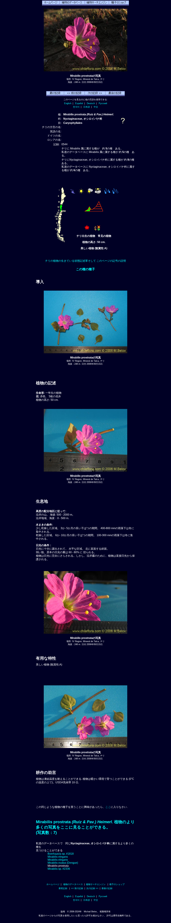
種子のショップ (117, 884)
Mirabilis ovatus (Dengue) (63, 862)
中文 (96, 107)
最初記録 (63, 888)
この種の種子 (85, 269)
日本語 (86, 107)
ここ (108, 807)
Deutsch (91, 103)
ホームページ (52, 884)
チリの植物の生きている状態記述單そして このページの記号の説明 (85, 260)
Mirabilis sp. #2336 (59, 868)
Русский (103, 103)
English (67, 103)
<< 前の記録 (77, 888)
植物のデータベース (73, 884)
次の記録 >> (92, 888)
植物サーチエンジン (96, 884)
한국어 (76, 107)
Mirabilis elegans (58, 856)
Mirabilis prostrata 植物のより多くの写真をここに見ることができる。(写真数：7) (85, 827)
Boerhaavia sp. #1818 (61, 853)
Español (79, 103)
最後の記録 (107, 888)
